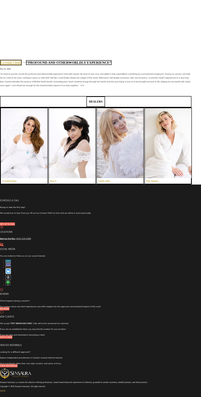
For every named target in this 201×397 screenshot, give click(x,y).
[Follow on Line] (7, 282)
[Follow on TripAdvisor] (8, 277)
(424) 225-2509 (23, 238)
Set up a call (7, 224)
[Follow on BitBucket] (8, 271)
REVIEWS (4, 308)
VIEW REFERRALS (9, 365)
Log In (2, 390)
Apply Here (6, 337)
